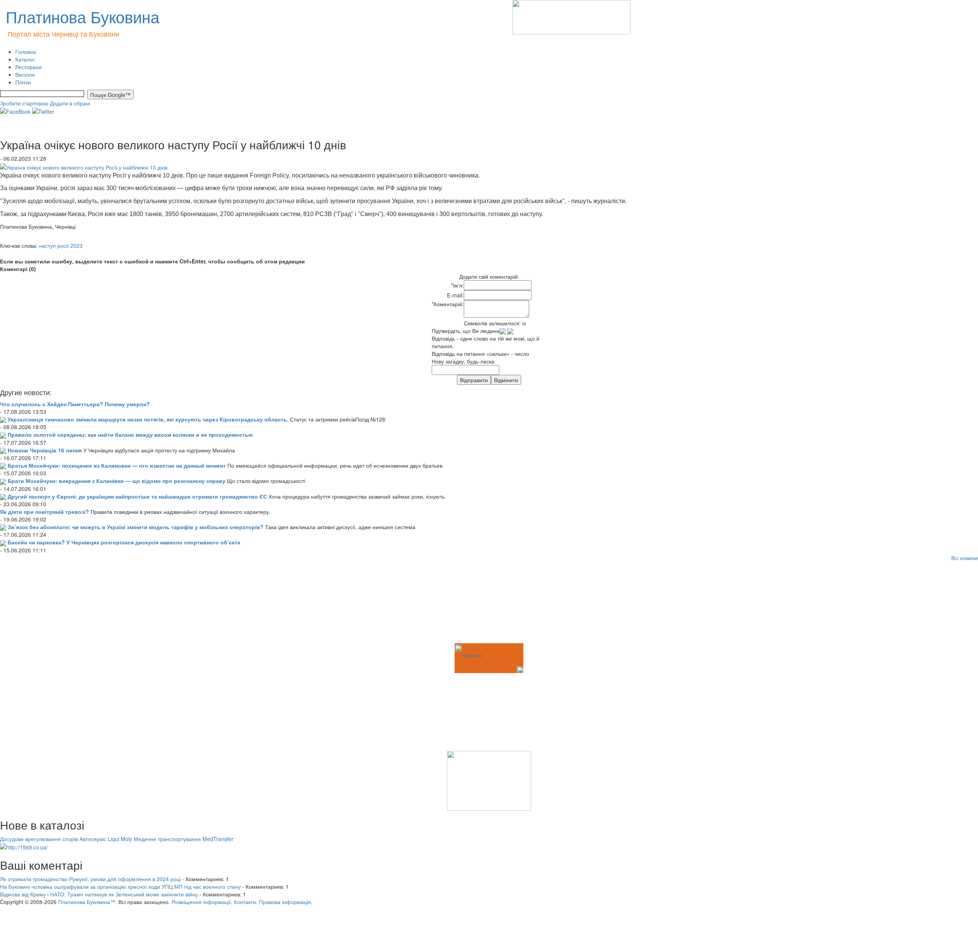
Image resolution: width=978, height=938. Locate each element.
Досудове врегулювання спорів (39, 839)
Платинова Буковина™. (87, 902)
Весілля (25, 74)
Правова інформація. (286, 902)
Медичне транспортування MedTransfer (183, 839)
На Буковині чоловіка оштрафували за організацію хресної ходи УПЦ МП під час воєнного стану (120, 886)
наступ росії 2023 (61, 245)
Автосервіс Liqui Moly (105, 839)
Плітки (23, 82)
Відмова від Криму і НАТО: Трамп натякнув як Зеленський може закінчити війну (99, 894)
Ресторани (28, 67)
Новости (471, 655)
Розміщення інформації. (202, 902)
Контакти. (245, 902)
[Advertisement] (38, 603)
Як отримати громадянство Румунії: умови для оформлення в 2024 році (90, 879)
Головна (25, 51)
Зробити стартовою (24, 103)
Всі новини (964, 558)
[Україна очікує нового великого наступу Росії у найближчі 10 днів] (83, 166)
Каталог (25, 59)
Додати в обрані (70, 103)
